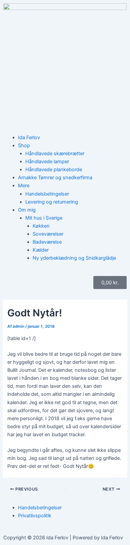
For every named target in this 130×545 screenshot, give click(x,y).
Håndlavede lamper (47, 162)
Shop (24, 146)
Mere (23, 186)
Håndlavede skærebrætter (54, 154)
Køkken (41, 226)
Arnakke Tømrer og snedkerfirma (55, 178)
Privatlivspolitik (34, 516)
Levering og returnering (51, 202)
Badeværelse (47, 242)
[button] (72, 146)
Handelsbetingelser (47, 194)
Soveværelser (48, 234)
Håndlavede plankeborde (53, 170)
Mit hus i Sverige (43, 218)
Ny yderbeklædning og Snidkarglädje (74, 258)
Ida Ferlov (29, 137)
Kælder (41, 250)
